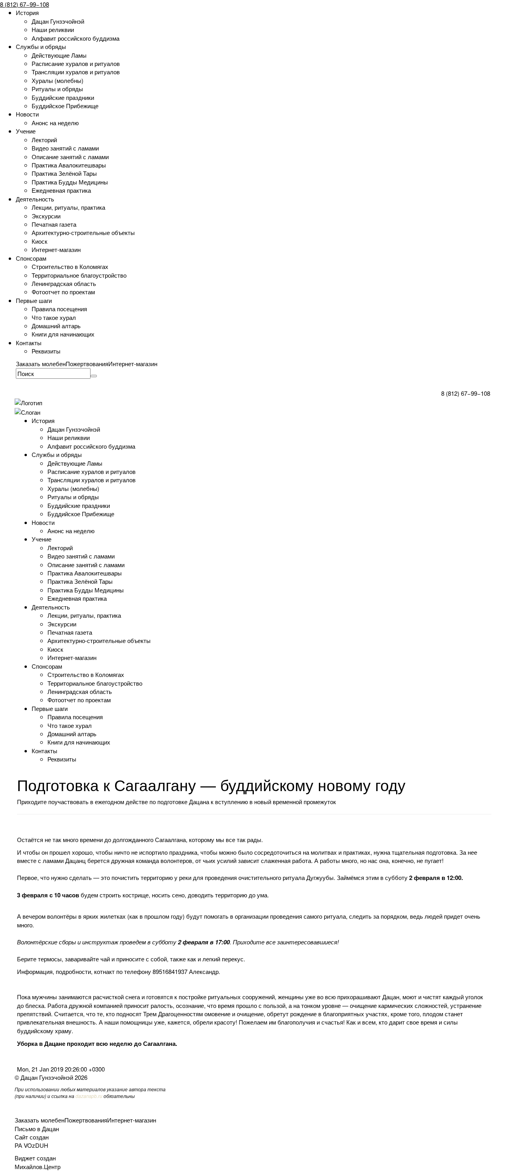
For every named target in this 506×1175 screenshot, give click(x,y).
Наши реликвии (53, 29)
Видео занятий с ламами (65, 148)
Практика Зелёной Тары (64, 173)
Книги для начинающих (63, 334)
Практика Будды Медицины (70, 182)
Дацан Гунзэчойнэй (58, 21)
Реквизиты (46, 351)
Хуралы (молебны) (57, 80)
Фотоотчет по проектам (63, 292)
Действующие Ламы (59, 55)
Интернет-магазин (56, 249)
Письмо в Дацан (37, 1128)
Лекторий (44, 139)
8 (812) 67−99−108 (24, 4)
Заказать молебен (41, 363)
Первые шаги (34, 300)
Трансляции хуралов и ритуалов (76, 72)
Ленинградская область (64, 283)
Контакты (29, 342)
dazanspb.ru (89, 1095)
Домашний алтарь (56, 325)
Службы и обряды (41, 46)
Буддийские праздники (63, 97)
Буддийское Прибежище (65, 106)
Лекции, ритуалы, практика (68, 207)
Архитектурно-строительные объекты (83, 232)
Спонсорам (31, 258)
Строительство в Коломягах (70, 266)
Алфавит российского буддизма (75, 38)
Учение (26, 131)
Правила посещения (59, 309)
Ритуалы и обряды (57, 89)
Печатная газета (54, 224)
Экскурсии (46, 216)
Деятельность (35, 199)
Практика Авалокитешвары (69, 165)
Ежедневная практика (61, 190)
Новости (27, 114)
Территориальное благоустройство (79, 275)
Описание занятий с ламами (70, 156)
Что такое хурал (54, 317)
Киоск (39, 241)
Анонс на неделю (55, 122)
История (27, 12)
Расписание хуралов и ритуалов (76, 63)
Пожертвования (87, 363)
